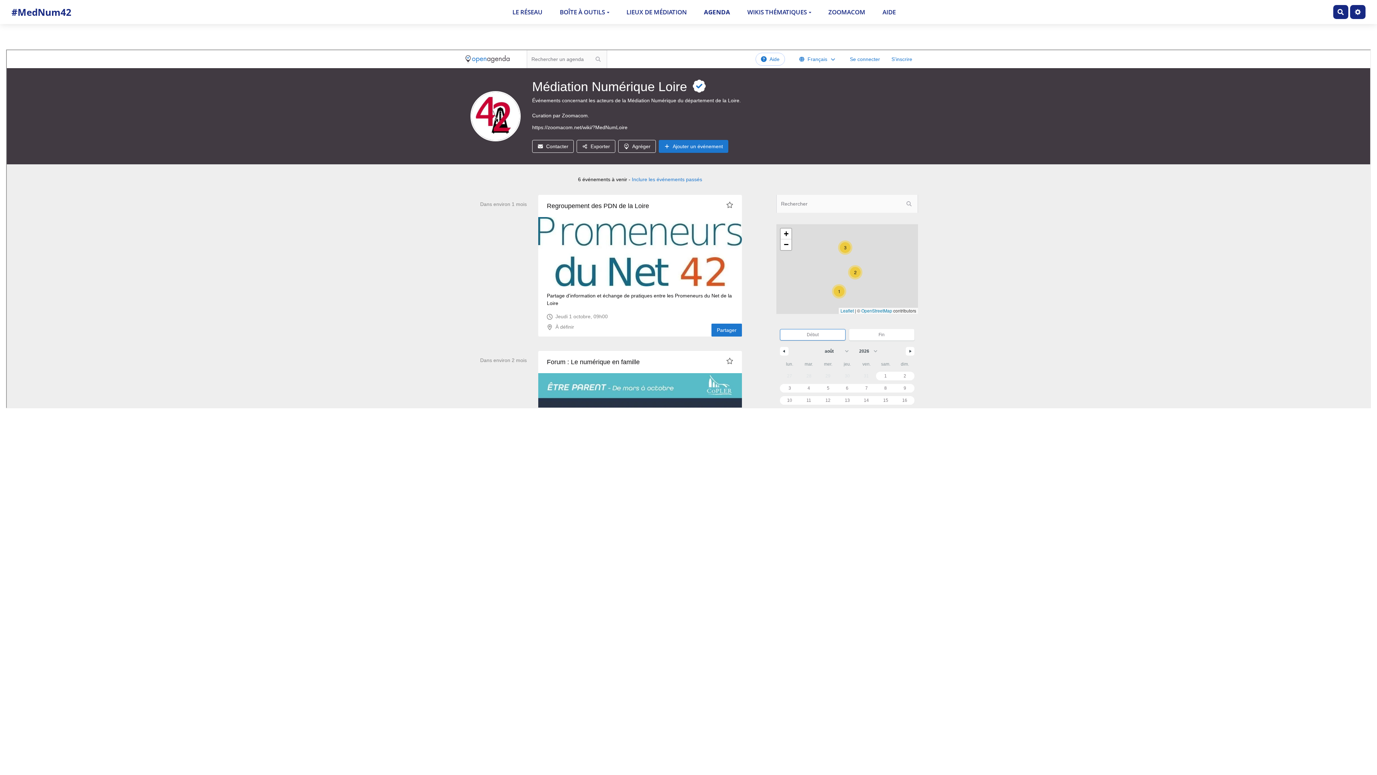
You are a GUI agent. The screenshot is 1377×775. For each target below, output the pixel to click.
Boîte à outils (582, 12)
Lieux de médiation (656, 12)
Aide (889, 12)
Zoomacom (846, 12)
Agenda (717, 12)
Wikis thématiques (777, 12)
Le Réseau (527, 12)
